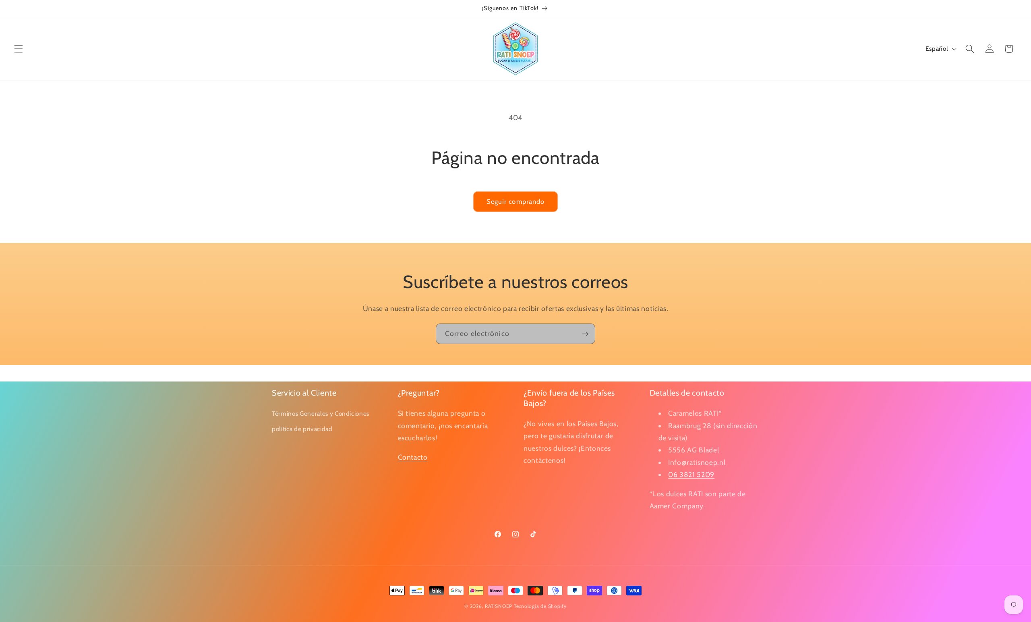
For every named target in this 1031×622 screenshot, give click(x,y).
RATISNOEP (498, 606)
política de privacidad (302, 428)
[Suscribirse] (585, 333)
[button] (18, 48)
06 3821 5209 (691, 474)
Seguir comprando (516, 201)
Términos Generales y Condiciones (320, 413)
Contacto (413, 456)
